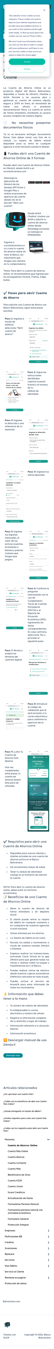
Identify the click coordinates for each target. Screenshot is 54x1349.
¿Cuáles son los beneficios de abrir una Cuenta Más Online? (25, 1102)
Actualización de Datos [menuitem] (20, 1198)
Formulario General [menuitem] (18, 1219)
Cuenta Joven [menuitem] (15, 1186)
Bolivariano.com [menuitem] (11, 1301)
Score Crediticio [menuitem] (16, 1192)
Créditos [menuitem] (9, 1242)
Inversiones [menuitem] (11, 1248)
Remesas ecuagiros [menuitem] (15, 1277)
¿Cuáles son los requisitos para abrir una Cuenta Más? (25, 1129)
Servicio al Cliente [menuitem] (14, 1271)
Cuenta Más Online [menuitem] (18, 1151)
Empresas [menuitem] (10, 1230)
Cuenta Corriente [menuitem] (17, 1163)
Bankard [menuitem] (9, 1254)
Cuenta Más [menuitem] (14, 1168)
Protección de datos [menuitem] (15, 1283)
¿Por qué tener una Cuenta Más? (18, 1094)
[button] (48, 1139)
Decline (27, 69)
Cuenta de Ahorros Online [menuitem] (22, 1145)
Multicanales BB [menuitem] (13, 1236)
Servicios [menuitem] (9, 1259)
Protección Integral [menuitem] (18, 1224)
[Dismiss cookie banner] (44, 10)
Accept (27, 61)
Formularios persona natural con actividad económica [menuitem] (25, 1211)
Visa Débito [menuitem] (11, 1265)
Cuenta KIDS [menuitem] (15, 1180)
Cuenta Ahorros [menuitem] (16, 1157)
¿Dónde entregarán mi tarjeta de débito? (22, 1111)
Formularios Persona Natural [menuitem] (23, 1204)
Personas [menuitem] (9, 1139)
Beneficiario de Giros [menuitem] (19, 1174)
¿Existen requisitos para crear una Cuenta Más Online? (25, 1119)
